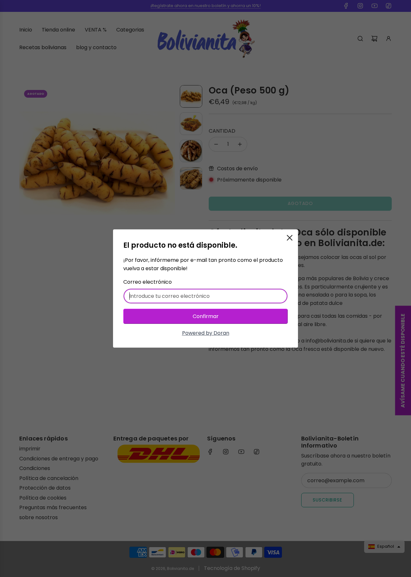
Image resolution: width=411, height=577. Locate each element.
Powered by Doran (205, 333)
